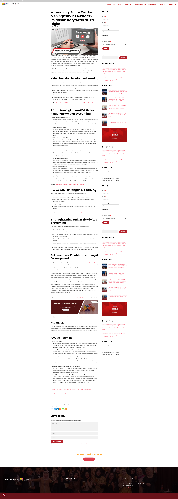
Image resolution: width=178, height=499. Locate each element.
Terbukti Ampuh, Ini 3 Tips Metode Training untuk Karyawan (70, 316)
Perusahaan (105, 35)
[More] (65, 409)
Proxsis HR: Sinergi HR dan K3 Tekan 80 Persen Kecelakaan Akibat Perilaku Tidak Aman (117, 115)
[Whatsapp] (63, 409)
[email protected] (18, 1)
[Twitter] (55, 409)
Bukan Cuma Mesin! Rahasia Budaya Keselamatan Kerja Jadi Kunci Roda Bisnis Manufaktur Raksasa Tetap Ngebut (117, 92)
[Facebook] (52, 409)
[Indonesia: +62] (103, 31)
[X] (70, 481)
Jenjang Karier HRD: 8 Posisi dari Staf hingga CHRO (113, 77)
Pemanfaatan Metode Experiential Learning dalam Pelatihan (70, 184)
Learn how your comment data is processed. (77, 443)
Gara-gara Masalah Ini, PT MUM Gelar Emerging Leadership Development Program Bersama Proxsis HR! (116, 99)
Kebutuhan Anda (106, 41)
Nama (104, 16)
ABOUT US (162, 4)
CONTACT (170, 4)
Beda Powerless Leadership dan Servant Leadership (113, 75)
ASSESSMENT (128, 4)
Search (103, 55)
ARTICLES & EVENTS (152, 4)
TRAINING (120, 4)
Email (104, 22)
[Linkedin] (57, 409)
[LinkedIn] (73, 481)
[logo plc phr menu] (10, 4)
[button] (175, 4)
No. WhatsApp (106, 29)
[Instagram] (78, 481)
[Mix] (60, 409)
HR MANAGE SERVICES (140, 4)
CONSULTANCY (111, 4)
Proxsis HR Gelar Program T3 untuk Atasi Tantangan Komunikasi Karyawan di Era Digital (117, 122)
